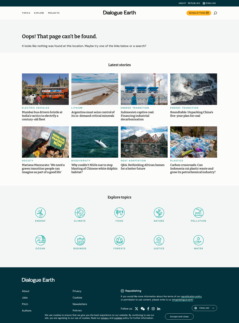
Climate (80, 220)
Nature (159, 220)
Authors (26, 310)
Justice (159, 248)
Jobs (25, 297)
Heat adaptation (133, 160)
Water (198, 248)
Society (28, 160)
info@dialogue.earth (182, 299)
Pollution (198, 220)
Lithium (77, 107)
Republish (194, 3)
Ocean (40, 248)
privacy (105, 318)
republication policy (191, 296)
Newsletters (197, 13)
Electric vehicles (35, 107)
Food (119, 220)
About (182, 3)
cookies (118, 318)
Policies (77, 310)
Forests (119, 248)
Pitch (25, 304)
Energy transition (135, 107)
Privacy (77, 291)
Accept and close (179, 316)
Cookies (77, 297)
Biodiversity (81, 160)
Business (79, 248)
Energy (40, 220)
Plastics (176, 160)
